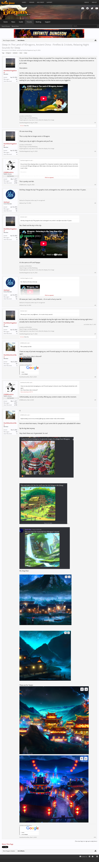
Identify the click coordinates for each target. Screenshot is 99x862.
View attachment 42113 (26, 392)
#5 (95, 272)
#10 (95, 837)
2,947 (15, 181)
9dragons (8, 53)
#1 (95, 122)
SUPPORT (49, 2)
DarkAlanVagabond (27, 50)
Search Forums (6, 26)
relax (21, 53)
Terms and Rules (86, 859)
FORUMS (31, 2)
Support (47, 22)
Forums (29, 22)
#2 (95, 151)
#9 (95, 400)
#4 (95, 203)
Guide (21, 22)
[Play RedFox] (8, 2)
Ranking (38, 22)
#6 (95, 305)
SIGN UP (94, 2)
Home (5, 22)
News (13, 22)
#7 (95, 334)
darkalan (15, 53)
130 (16, 209)
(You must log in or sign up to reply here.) (86, 841)
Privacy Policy (95, 859)
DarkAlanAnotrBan (10, 356)
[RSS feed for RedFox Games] (97, 856)
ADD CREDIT (40, 2)
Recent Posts (15, 26)
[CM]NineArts (8, 172)
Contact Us (84, 856)
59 (16, 79)
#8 (95, 377)
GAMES (24, 2)
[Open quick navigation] (95, 40)
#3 (95, 184)
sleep (25, 53)
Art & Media (13, 50)
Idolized (22, 125)
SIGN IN (86, 2)
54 (16, 363)
